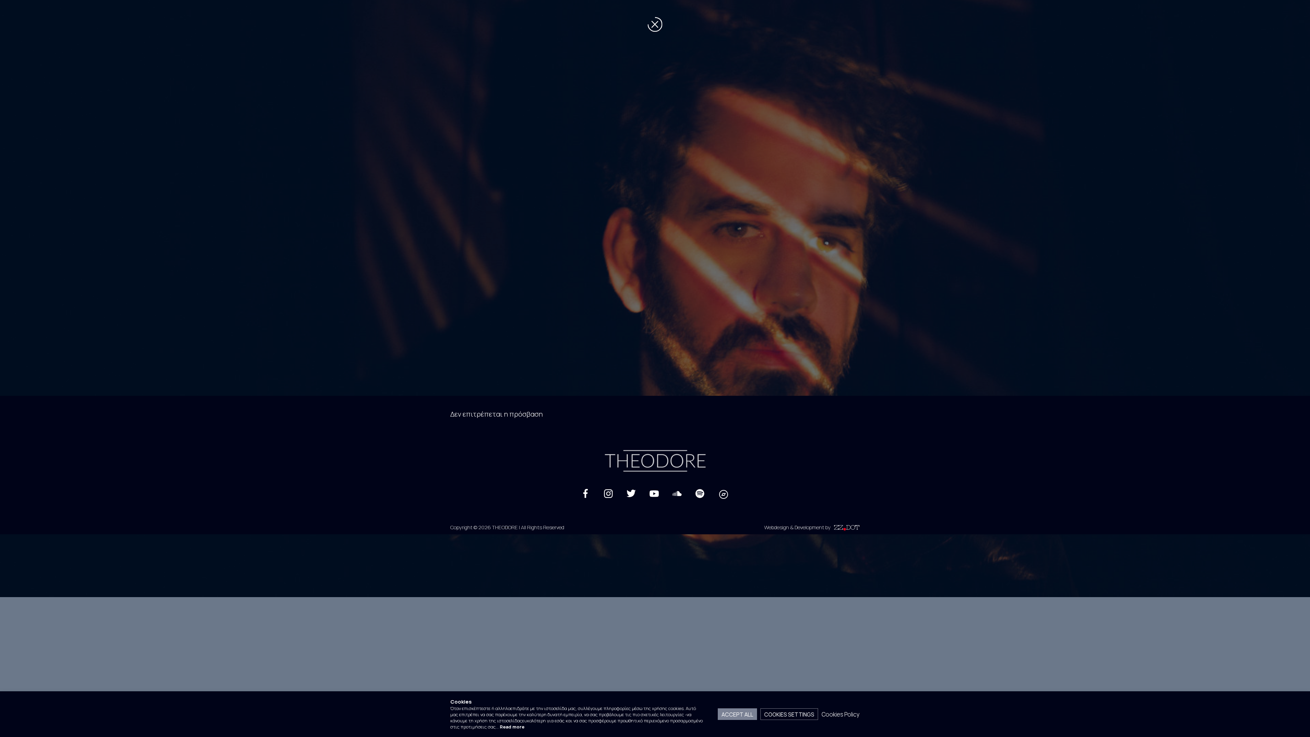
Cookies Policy (840, 714)
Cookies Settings (789, 714)
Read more (512, 727)
